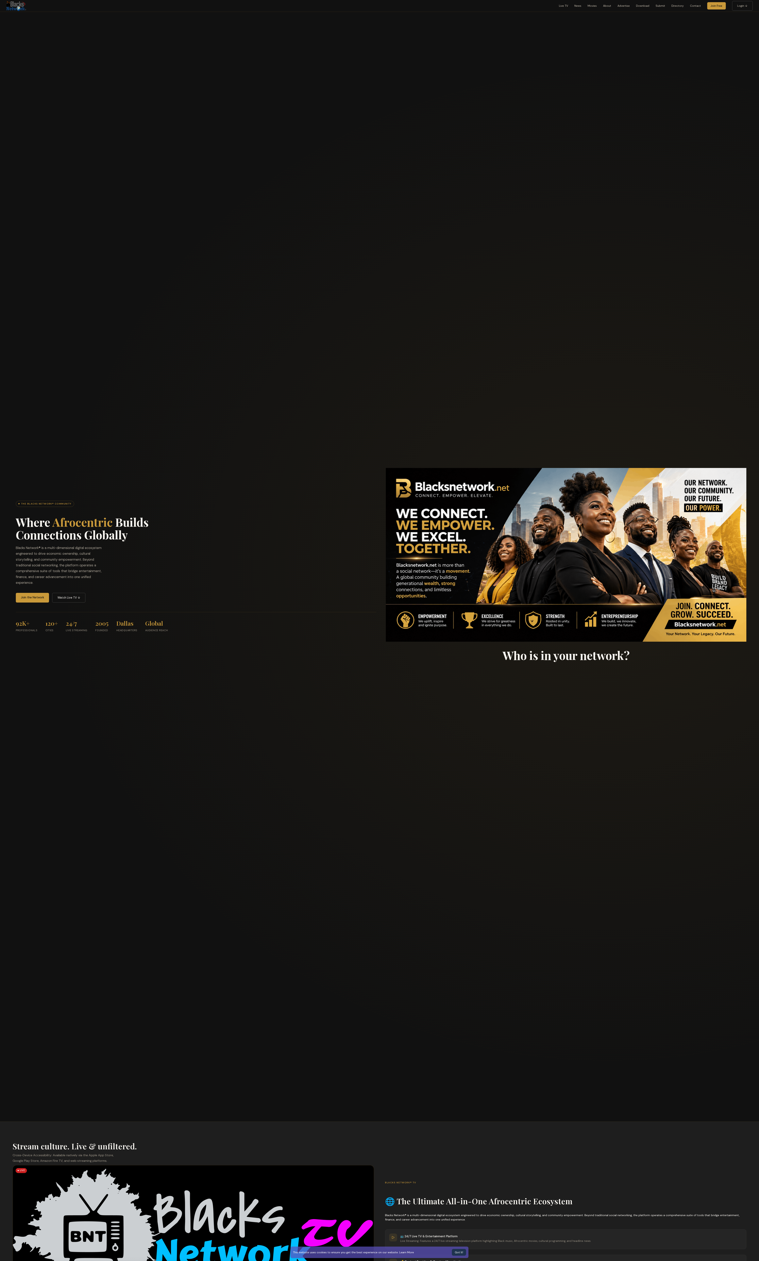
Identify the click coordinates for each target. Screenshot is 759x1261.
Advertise (623, 6)
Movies (592, 6)
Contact (695, 6)
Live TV (563, 6)
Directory (677, 6)
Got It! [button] (459, 1252)
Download (642, 6)
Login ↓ (742, 6)
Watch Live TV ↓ (69, 597)
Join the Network (32, 597)
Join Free (716, 6)
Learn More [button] (406, 1252)
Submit (660, 6)
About (607, 6)
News (577, 6)
